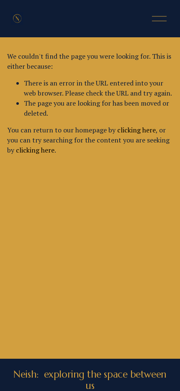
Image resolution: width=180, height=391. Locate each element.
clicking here (136, 130)
